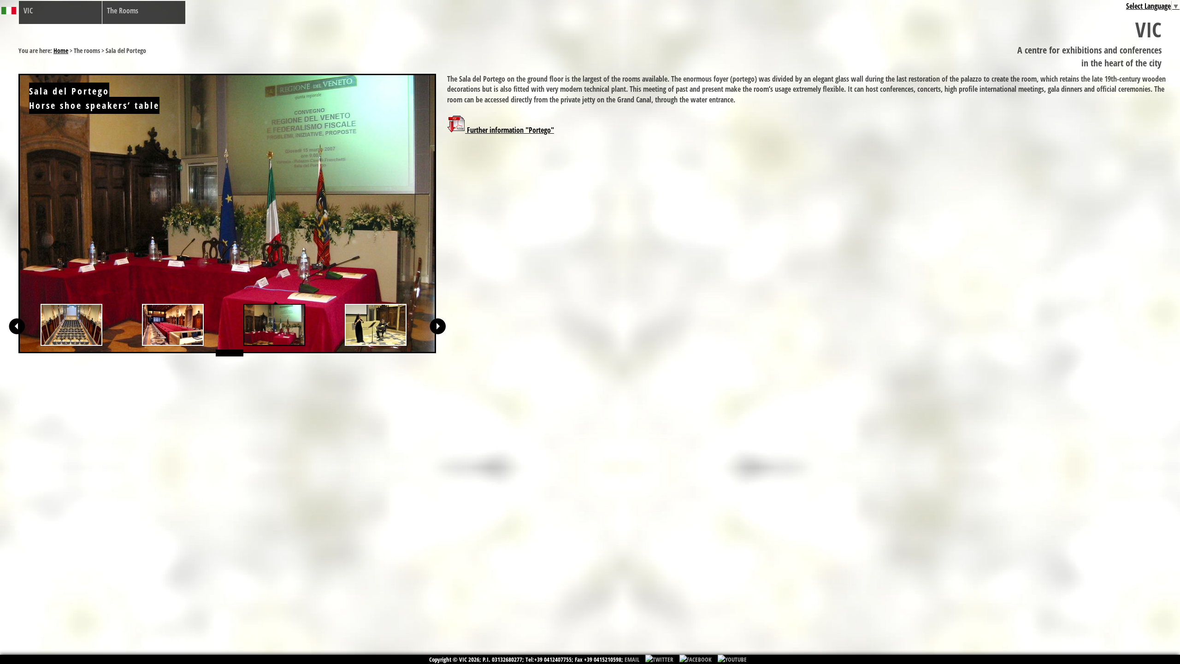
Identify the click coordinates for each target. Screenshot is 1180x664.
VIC (28, 11)
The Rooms (122, 11)
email (632, 659)
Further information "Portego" (509, 130)
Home (60, 50)
